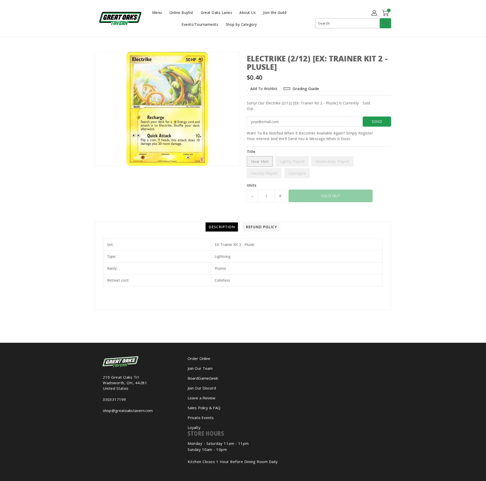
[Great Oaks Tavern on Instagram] (104, 422)
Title (251, 151)
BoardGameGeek (203, 378)
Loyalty (194, 427)
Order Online (199, 358)
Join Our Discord (202, 388)
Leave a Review (201, 397)
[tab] (222, 227)
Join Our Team (200, 368)
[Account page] (375, 13)
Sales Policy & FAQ (204, 407)
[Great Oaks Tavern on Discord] (112, 422)
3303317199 (114, 399)
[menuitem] (157, 12)
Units (251, 185)
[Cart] (386, 13)
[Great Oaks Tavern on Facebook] (100, 422)
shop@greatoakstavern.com (128, 410)
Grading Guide (306, 88)
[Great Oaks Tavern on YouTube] (108, 422)
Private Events (201, 417)
